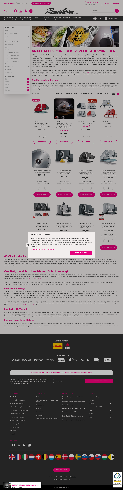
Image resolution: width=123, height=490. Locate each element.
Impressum (41, 249)
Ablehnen (34, 249)
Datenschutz (51, 249)
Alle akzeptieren (81, 253)
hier (77, 244)
